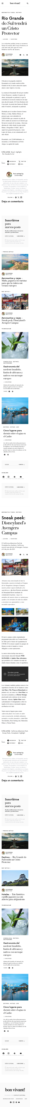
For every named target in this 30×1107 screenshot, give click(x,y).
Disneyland (14, 733)
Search (21, 464)
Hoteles (12, 427)
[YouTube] (19, 1102)
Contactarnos (19, 1098)
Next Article (6, 291)
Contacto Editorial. (19, 1095)
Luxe (17, 427)
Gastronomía (7, 363)
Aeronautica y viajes (8, 12)
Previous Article (8, 251)
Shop (26, 1098)
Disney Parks (6, 733)
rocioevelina (9, 54)
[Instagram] (13, 1102)
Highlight (18, 152)
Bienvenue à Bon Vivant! (8, 1098)
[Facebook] (11, 1102)
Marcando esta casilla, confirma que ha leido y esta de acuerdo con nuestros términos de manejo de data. (15, 242)
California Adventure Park (19, 731)
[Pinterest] (16, 1102)
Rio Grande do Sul (8, 154)
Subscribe (20, 236)
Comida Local (7, 361)
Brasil (13, 152)
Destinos (19, 12)
